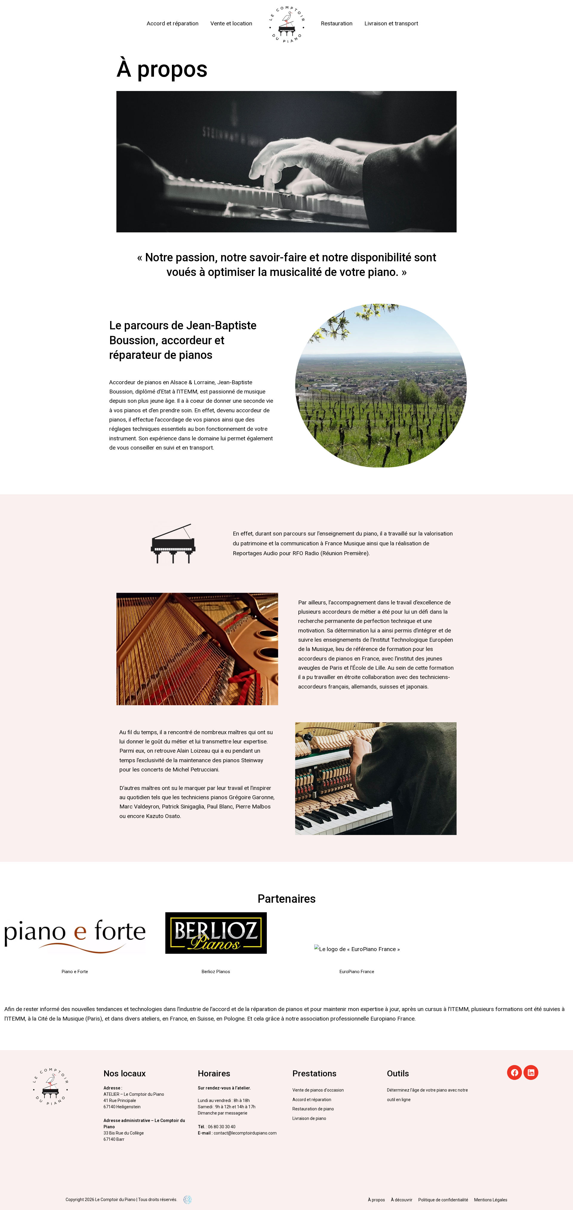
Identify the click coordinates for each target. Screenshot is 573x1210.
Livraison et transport (391, 23)
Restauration (336, 23)
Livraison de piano (309, 1118)
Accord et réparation (172, 23)
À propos (376, 1199)
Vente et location (231, 23)
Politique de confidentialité (443, 1199)
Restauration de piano (313, 1108)
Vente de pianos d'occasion (318, 1090)
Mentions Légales (490, 1199)
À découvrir (401, 1199)
